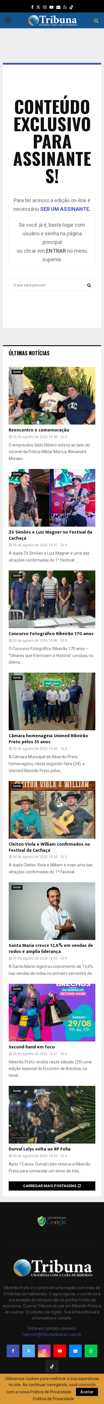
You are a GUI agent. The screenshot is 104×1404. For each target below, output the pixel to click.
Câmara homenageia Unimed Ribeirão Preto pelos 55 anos (48, 739)
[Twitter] (28, 1351)
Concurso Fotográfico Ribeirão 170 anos (51, 634)
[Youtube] (59, 1351)
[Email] (75, 1351)
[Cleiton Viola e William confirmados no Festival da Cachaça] (52, 810)
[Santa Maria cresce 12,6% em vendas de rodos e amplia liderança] (52, 911)
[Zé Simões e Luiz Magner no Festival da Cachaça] (52, 498)
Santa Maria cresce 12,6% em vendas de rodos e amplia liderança (51, 949)
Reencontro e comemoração (39, 430)
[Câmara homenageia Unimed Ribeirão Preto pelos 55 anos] (52, 701)
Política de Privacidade (53, 1399)
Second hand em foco (32, 1047)
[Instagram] (44, 1351)
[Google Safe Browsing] (52, 1225)
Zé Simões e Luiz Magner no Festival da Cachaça (50, 535)
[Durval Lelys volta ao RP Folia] (52, 1115)
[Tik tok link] (71, 7)
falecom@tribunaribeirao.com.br (52, 1334)
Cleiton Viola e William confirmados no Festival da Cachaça (49, 847)
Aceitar (87, 1392)
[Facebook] (13, 1351)
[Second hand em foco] (52, 1012)
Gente (17, 371)
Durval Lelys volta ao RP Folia (39, 1149)
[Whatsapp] (91, 1351)
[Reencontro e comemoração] (52, 396)
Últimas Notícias (29, 353)
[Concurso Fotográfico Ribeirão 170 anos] (52, 599)
